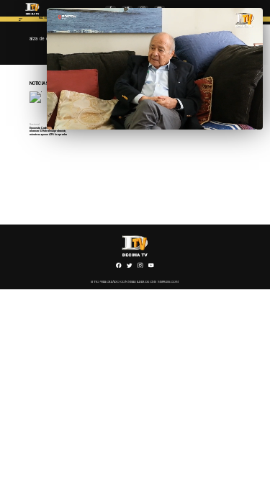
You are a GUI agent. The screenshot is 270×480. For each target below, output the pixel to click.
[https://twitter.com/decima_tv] (129, 267)
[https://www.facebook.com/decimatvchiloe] (119, 267)
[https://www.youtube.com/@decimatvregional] (151, 267)
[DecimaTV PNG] (32, 15)
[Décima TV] (20, 20)
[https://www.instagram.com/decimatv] (140, 267)
